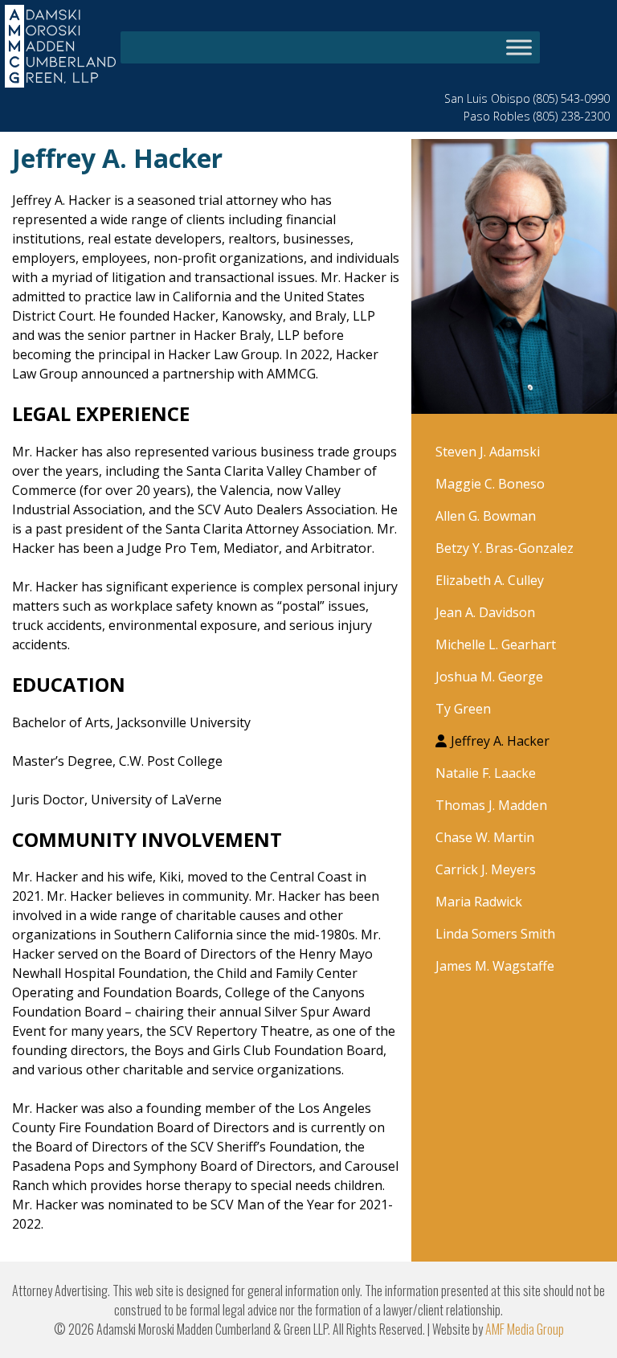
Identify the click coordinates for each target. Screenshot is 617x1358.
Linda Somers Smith (495, 934)
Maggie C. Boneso (490, 484)
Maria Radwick (478, 901)
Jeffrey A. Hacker (500, 741)
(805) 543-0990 (571, 98)
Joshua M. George (489, 676)
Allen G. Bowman (485, 516)
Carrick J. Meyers (485, 869)
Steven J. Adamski (487, 451)
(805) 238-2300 (571, 116)
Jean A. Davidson (485, 612)
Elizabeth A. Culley (489, 580)
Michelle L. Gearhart (495, 644)
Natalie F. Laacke (485, 773)
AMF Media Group (524, 1329)
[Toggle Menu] (519, 47)
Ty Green (463, 709)
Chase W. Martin (484, 837)
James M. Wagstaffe (494, 966)
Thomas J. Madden (491, 805)
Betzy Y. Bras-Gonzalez (504, 548)
